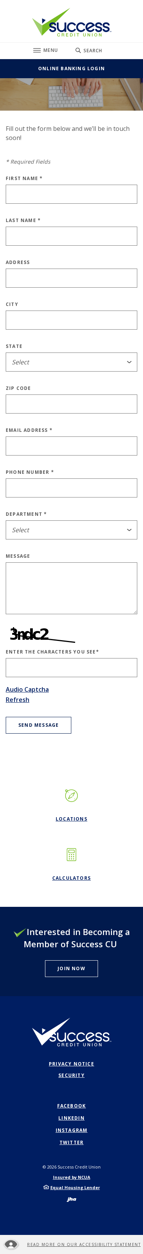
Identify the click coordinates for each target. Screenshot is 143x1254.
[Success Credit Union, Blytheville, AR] (72, 22)
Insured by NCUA (71, 1177)
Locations (71, 819)
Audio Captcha (27, 689)
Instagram (72, 1130)
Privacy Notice (71, 1064)
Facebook (71, 1106)
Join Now (71, 968)
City (12, 304)
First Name (24, 178)
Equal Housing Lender (75, 1187)
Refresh (17, 699)
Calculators (71, 878)
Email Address (29, 430)
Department (26, 514)
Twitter (71, 1142)
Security (71, 1075)
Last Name (23, 220)
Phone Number (30, 472)
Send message (38, 725)
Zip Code (18, 388)
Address (18, 262)
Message (18, 556)
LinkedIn (71, 1118)
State (14, 346)
